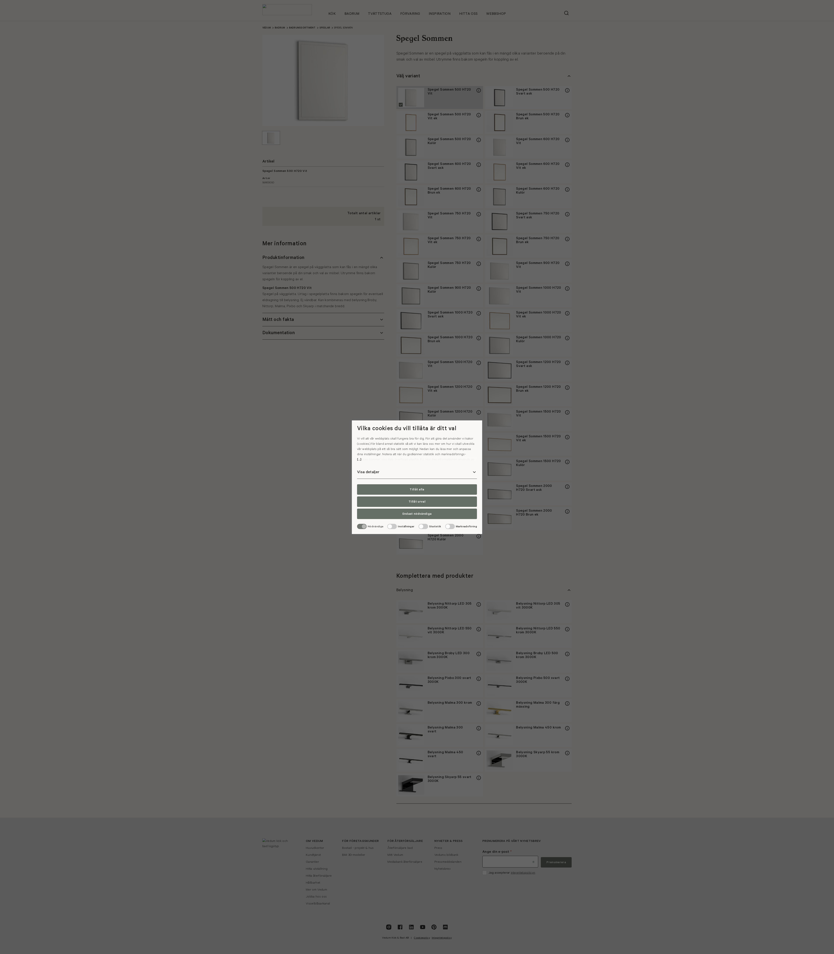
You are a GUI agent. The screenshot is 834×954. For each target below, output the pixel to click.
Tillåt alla (417, 489)
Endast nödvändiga (417, 514)
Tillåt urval (417, 501)
